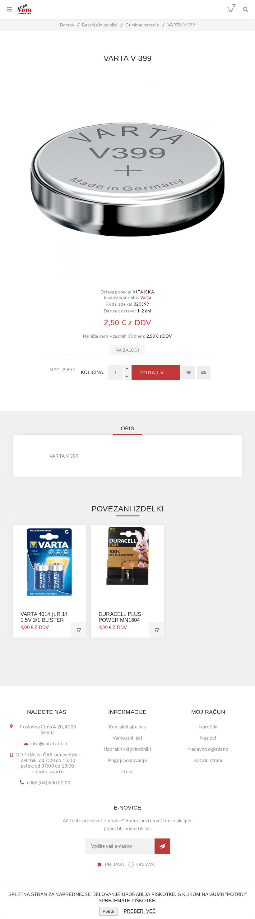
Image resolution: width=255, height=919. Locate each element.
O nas (127, 771)
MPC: (55, 369)
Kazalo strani (208, 760)
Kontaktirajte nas (127, 726)
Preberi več (140, 911)
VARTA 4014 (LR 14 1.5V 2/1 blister (44, 617)
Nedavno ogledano (208, 749)
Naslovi (208, 738)
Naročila (208, 726)
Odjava (145, 864)
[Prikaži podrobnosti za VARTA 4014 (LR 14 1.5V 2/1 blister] (49, 562)
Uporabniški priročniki (127, 749)
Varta (145, 297)
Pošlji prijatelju (204, 372)
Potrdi (108, 911)
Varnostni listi (127, 738)
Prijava (114, 864)
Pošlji (162, 846)
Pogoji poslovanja (127, 760)
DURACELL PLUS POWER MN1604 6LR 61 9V (120, 620)
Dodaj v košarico (159, 372)
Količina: (92, 372)
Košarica (234, 6)
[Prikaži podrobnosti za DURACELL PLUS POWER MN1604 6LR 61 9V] (127, 562)
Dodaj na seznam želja (188, 372)
